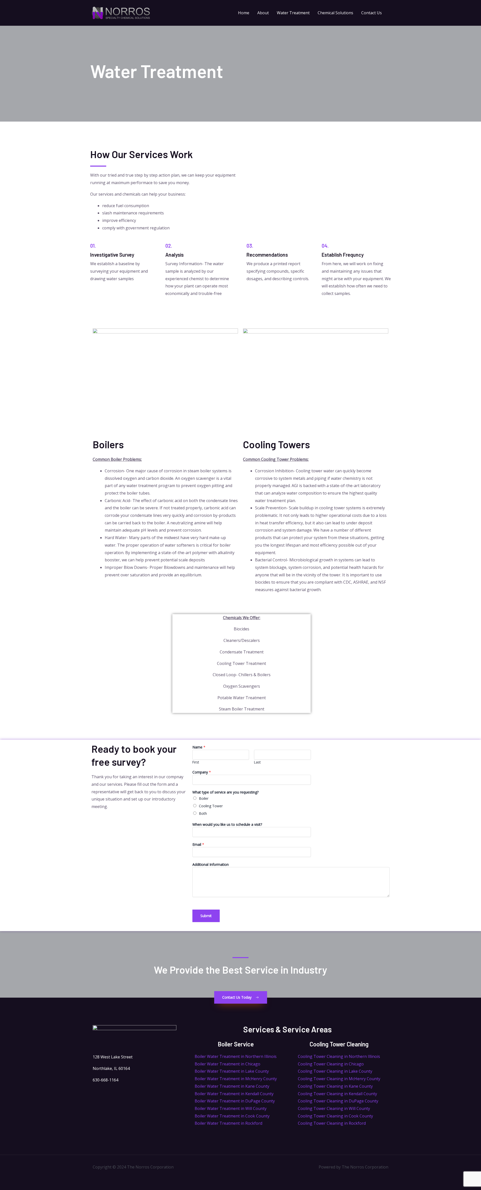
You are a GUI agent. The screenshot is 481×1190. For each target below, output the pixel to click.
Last (257, 762)
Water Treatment (293, 13)
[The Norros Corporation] (120, 12)
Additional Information (210, 864)
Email (198, 844)
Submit (206, 915)
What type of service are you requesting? (225, 792)
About (263, 13)
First (195, 762)
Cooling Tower (211, 806)
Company (201, 772)
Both (203, 813)
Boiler (203, 798)
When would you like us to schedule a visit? (227, 824)
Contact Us (371, 13)
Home (243, 13)
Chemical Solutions (335, 13)
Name (198, 747)
